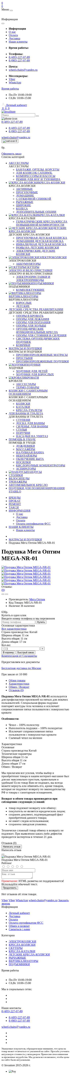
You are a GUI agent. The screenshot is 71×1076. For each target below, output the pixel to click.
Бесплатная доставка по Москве (21, 668)
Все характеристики (14, 628)
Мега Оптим (37, 599)
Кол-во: (6, 645)
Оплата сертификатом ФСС (26, 922)
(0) (3, 589)
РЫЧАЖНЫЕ (17, 957)
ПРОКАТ (15, 500)
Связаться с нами (19, 929)
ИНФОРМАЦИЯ (19, 510)
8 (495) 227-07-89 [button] (12, 1011)
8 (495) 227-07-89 (19, 57)
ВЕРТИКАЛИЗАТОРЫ (23, 961)
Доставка (14, 38)
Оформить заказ (11, 153)
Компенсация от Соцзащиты (19, 655)
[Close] (2, 854)
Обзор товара (17, 680)
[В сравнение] (6, 594)
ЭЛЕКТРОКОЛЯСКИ (22, 941)
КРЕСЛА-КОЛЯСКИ (22, 944)
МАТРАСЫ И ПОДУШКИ (25, 539)
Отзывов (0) (16, 690)
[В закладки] (2, 594)
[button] (10, 88)
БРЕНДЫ (15, 497)
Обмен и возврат (19, 925)
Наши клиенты (18, 41)
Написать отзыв (11, 846)
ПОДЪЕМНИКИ (19, 964)
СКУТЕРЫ (16, 948)
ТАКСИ (14, 507)
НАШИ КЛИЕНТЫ (21, 526)
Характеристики (19, 683)
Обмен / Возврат (19, 686)
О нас (12, 31)
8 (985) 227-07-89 (19, 60)
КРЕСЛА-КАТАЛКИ (22, 951)
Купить (41, 622)
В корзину (8, 652)
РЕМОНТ (15, 504)
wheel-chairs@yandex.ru (23, 69)
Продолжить (10, 887)
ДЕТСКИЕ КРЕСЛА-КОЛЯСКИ (29, 954)
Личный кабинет (19, 912)
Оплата (13, 35)
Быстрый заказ (25, 652)
